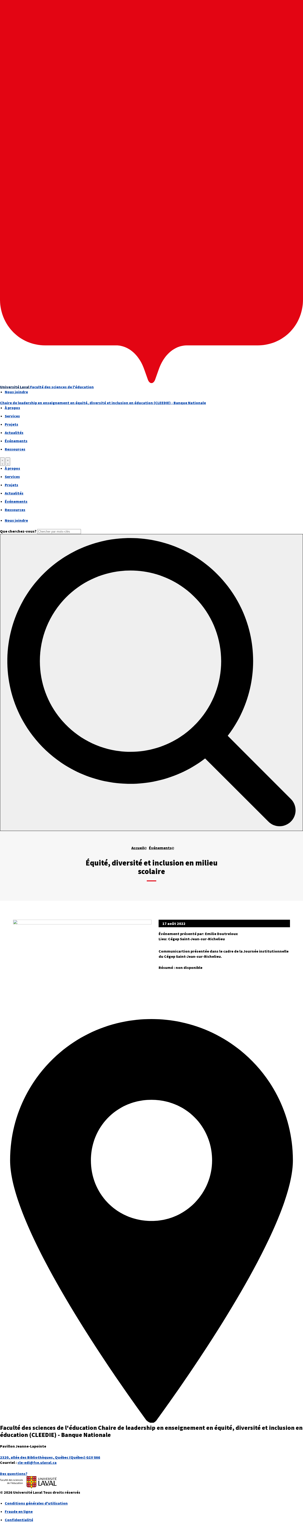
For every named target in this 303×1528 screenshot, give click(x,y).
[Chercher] (2, 461)
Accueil (137, 847)
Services (12, 416)
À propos (12, 407)
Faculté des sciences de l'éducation (62, 386)
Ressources (15, 449)
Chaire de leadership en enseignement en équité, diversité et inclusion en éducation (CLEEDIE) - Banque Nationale (103, 402)
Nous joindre (16, 391)
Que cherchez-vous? (18, 531)
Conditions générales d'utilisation (36, 1503)
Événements (16, 440)
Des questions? (13, 1473)
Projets (11, 424)
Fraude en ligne (19, 1511)
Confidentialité (19, 1519)
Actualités (14, 432)
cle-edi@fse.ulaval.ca (37, 1462)
